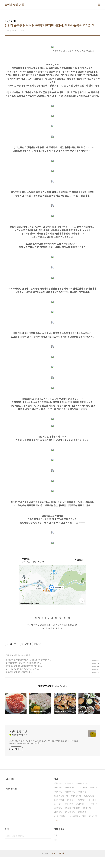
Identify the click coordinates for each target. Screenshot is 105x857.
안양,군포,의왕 (12, 655)
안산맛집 (82, 799)
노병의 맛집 (71, 787)
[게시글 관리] (18, 644)
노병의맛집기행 (61, 816)
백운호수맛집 (82, 783)
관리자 (61, 853)
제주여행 (87, 808)
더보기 (56, 820)
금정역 (93, 799)
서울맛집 (69, 783)
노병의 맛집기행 (61, 795)
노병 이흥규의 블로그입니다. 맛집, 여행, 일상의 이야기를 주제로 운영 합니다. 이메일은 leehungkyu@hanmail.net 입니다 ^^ (43, 742)
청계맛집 (58, 783)
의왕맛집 (82, 791)
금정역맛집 (70, 791)
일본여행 (80, 804)
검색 (48, 836)
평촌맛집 (82, 812)
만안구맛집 (89, 795)
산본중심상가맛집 (79, 816)
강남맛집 (58, 804)
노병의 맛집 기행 (14, 5)
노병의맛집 (70, 812)
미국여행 (69, 804)
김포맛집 (58, 812)
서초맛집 (58, 791)
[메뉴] (99, 4)
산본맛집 (93, 816)
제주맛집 (83, 787)
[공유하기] (15, 644)
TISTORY (53, 853)
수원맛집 (71, 799)
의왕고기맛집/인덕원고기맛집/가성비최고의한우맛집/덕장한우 (27, 660)
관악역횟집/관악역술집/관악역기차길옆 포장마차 (23, 663)
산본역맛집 (93, 804)
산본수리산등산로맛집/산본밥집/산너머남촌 (21, 669)
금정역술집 (59, 799)
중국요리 (94, 787)
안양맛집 (58, 808)
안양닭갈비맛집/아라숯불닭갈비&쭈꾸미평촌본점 (23, 666)
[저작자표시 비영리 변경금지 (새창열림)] (37, 644)
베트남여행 (76, 795)
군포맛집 (58, 787)
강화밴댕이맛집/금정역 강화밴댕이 (18, 672)
